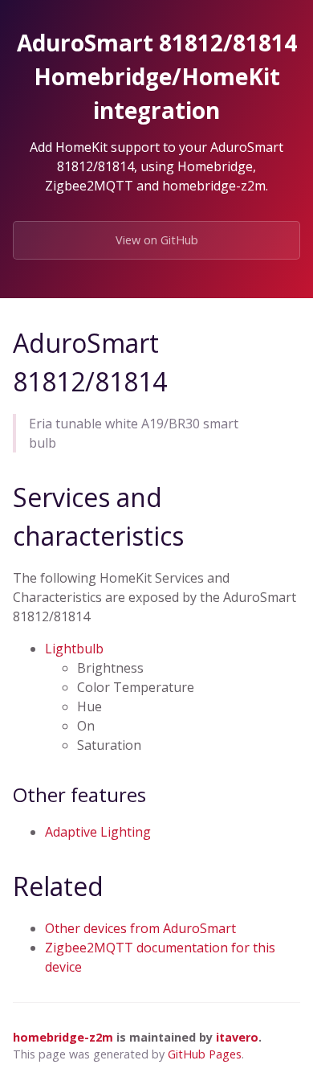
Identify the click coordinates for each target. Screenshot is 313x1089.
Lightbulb (74, 648)
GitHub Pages (205, 1054)
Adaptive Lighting (98, 832)
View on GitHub (157, 240)
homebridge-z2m (63, 1037)
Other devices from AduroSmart (140, 928)
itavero (237, 1037)
